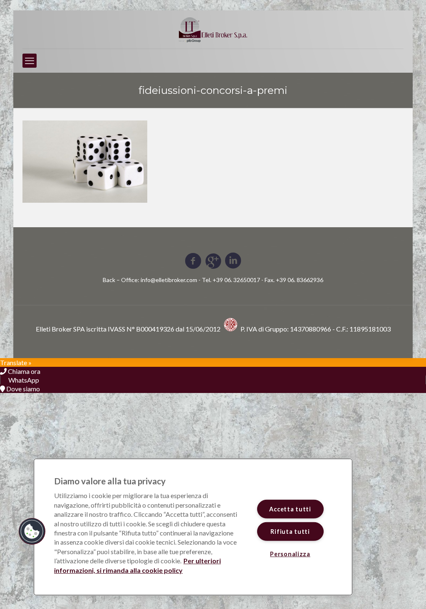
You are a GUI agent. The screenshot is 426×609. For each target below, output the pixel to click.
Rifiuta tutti (290, 531)
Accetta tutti (290, 509)
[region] (193, 527)
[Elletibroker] (213, 29)
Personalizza (290, 553)
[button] (32, 531)
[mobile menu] (29, 61)
